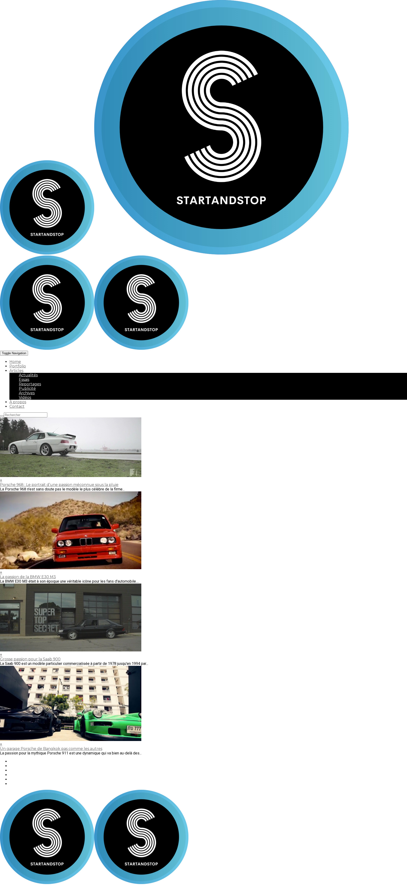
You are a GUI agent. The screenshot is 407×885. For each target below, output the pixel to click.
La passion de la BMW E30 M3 (28, 577)
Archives (27, 393)
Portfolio (17, 366)
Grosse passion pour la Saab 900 (30, 659)
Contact (16, 406)
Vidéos (25, 397)
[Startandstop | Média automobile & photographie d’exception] (174, 253)
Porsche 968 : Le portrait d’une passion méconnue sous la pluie (59, 484)
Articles (16, 370)
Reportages (30, 384)
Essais (24, 379)
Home (15, 361)
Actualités (28, 375)
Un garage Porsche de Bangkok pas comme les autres (51, 748)
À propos (17, 402)
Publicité (27, 388)
